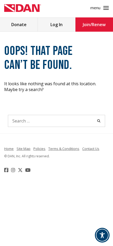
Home (9, 148)
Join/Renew (94, 24)
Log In (56, 24)
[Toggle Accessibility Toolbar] (102, 235)
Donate (19, 24)
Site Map (23, 148)
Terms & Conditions (63, 148)
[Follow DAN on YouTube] (28, 170)
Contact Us (90, 148)
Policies (39, 148)
